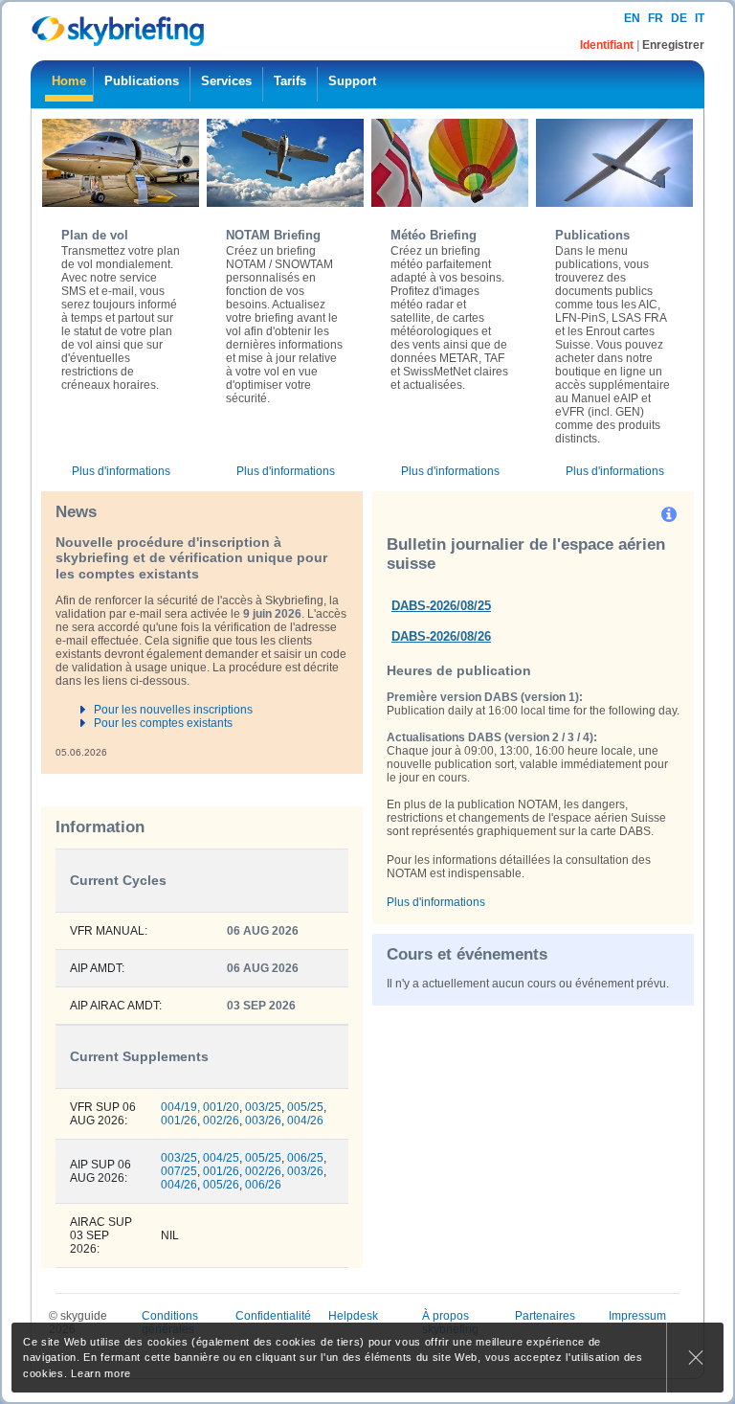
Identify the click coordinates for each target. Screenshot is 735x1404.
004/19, (180, 1107)
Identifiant (608, 45)
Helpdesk (353, 1316)
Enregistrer (673, 45)
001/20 (221, 1107)
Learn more (101, 1373)
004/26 (305, 1120)
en (632, 18)
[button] (670, 513)
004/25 (221, 1158)
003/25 (263, 1107)
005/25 (305, 1107)
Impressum (637, 1316)
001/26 (179, 1120)
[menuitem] (69, 84)
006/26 (263, 1184)
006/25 (305, 1158)
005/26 (221, 1184)
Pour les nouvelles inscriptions (173, 709)
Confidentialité (273, 1316)
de (679, 18)
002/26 (221, 1120)
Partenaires (545, 1316)
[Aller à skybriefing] (119, 31)
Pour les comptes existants (163, 723)
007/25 (179, 1171)
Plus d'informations (121, 471)
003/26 (263, 1120)
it (699, 18)
